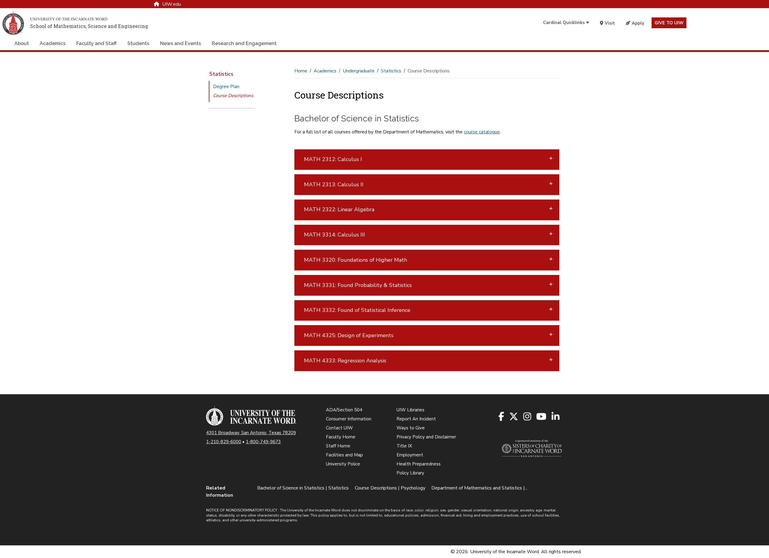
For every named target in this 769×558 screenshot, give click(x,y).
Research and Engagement (244, 43)
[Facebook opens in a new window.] (501, 417)
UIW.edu (171, 4)
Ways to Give (411, 428)
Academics (52, 43)
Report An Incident (416, 419)
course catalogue (482, 132)
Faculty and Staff (96, 43)
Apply (638, 23)
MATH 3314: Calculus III (334, 234)
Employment (410, 455)
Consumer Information (348, 419)
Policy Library (410, 473)
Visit (610, 23)
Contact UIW (339, 428)
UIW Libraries (410, 410)
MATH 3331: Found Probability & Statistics (358, 285)
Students (138, 43)
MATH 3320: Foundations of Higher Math (355, 260)
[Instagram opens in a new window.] (527, 417)
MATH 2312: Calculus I (333, 159)
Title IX (404, 446)
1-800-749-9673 (263, 442)
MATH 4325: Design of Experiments (349, 335)
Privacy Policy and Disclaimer (426, 437)
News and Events (180, 43)
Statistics (221, 74)
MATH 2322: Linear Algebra (339, 209)
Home (300, 71)
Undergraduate (359, 71)
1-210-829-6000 (223, 442)
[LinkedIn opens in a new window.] (556, 417)
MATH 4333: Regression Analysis (345, 360)
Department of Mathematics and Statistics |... (479, 488)
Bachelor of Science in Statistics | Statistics (303, 488)
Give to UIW (669, 23)
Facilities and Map (344, 455)
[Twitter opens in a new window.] (514, 417)
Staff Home (338, 446)
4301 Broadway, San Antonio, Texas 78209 (251, 433)
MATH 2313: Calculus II (333, 184)
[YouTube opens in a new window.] (542, 417)
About (21, 43)
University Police (343, 464)
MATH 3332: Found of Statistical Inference (357, 310)
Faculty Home (340, 437)
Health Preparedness (419, 464)
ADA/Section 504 (344, 410)
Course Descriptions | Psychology (390, 488)
